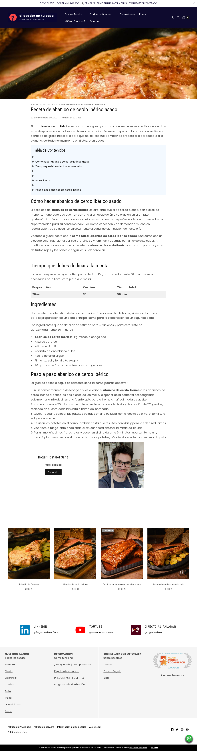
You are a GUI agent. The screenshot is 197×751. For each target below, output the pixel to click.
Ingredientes (43, 180)
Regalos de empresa (66, 671)
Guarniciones (127, 14)
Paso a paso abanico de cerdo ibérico (58, 190)
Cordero (10, 684)
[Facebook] (172, 729)
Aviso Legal (95, 726)
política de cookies (138, 747)
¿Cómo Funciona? (75, 21)
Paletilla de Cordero (29, 584)
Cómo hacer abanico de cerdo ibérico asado (62, 161)
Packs (142, 14)
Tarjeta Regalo (112, 671)
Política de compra (44, 726)
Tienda (107, 664)
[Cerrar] (194, 3)
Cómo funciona (63, 658)
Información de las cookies (71, 726)
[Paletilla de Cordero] (29, 553)
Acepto (154, 748)
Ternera (10, 664)
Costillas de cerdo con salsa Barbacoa (122, 584)
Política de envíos (17, 732)
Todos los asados (15, 658)
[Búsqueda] (178, 17)
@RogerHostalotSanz (46, 632)
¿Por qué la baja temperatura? (72, 664)
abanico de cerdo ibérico (52, 126)
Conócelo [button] (53, 472)
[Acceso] (173, 17)
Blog (106, 678)
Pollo (8, 691)
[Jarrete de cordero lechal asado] (168, 553)
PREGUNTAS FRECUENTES (69, 678)
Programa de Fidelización (69, 684)
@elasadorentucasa (101, 632)
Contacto (95, 21)
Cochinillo (11, 678)
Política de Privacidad (19, 726)
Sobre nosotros (112, 658)
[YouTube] (187, 729)
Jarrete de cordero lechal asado (168, 584)
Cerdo (55, 104)
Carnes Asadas (73, 14)
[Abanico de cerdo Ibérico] (75, 553)
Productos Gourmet (101, 14)
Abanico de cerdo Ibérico (75, 584)
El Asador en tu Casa (40, 104)
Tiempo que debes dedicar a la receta (58, 166)
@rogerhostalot (154, 632)
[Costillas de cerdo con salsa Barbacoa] (122, 553)
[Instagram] (182, 729)
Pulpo (8, 698)
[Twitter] (177, 729)
